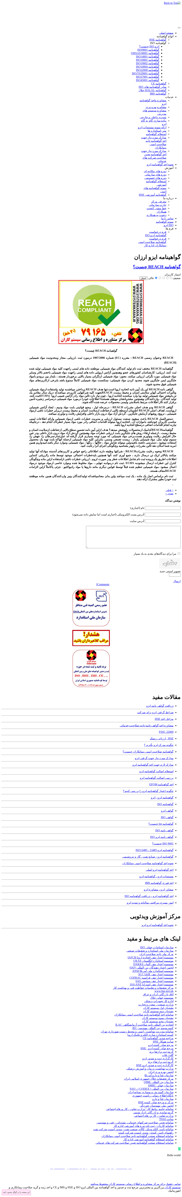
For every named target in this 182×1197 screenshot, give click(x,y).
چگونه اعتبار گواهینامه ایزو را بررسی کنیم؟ (148, 790)
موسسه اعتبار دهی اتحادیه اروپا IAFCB (150, 957)
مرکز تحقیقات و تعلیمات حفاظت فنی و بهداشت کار (143, 987)
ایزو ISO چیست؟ (149, 46)
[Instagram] (164, 1178)
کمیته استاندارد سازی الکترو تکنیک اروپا (150, 1034)
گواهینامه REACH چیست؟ (157, 266)
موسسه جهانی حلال (161, 997)
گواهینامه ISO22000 (147, 70)
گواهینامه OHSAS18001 (145, 53)
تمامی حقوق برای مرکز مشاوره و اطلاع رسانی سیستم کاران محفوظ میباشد (135, 1183)
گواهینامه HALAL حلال (152, 90)
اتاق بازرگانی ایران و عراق (158, 994)
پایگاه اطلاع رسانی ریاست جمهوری (152, 1095)
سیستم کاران (172, 1187)
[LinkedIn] (157, 1178)
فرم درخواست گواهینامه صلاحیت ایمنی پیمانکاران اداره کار (152, 242)
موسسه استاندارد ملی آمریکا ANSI (152, 970)
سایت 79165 (166, 1119)
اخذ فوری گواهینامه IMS (159, 882)
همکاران (161, 211)
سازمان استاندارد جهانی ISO (156, 947)
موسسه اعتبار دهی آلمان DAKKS (153, 964)
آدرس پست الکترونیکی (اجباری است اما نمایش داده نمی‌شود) (108, 514)
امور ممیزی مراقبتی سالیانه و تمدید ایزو (150, 902)
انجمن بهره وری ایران (160, 1071)
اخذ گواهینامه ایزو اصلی (159, 869)
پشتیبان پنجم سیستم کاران (157, 1021)
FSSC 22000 (166, 731)
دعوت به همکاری (156, 215)
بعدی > (169, 493)
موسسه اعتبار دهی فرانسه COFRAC (151, 977)
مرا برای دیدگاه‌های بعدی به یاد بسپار (155, 553)
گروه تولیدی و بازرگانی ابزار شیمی (153, 1112)
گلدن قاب (167, 1055)
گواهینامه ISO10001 (147, 59)
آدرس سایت (137, 521)
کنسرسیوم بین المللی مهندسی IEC (152, 1028)
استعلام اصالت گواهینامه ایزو (156, 771)
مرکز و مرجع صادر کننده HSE (155, 1102)
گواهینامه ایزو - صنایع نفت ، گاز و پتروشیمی (147, 856)
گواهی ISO (167, 817)
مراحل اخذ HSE (164, 718)
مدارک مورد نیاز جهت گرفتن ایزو (154, 758)
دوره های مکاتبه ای (155, 171)
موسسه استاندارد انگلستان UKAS (153, 960)
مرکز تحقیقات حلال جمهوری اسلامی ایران (148, 1078)
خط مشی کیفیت (156, 208)
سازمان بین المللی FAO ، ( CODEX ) (151, 1088)
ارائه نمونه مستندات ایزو (152, 127)
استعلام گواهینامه (156, 134)
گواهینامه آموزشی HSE (152, 194)
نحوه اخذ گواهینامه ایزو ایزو (157, 925)
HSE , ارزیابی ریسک (161, 738)
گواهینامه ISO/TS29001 (145, 73)
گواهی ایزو (167, 810)
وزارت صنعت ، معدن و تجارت (155, 1004)
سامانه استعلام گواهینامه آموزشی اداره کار (148, 1139)
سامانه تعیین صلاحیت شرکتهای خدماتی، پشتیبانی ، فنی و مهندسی (135, 1122)
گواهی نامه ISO (164, 830)
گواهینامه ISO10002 (147, 63)
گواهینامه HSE (157, 39)
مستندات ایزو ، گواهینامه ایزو (156, 876)
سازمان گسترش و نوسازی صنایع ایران (150, 1092)
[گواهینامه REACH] (101, 343)
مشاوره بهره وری (156, 107)
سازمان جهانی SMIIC (160, 1085)
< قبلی (169, 490)
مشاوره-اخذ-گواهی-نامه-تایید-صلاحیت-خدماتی (146, 725)
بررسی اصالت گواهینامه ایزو (156, 777)
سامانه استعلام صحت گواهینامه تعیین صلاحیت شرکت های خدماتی (134, 1142)
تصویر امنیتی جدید (170, 571)
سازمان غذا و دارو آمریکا (158, 1075)
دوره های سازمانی (155, 174)
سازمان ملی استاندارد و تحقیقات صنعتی (149, 950)
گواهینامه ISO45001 (147, 80)
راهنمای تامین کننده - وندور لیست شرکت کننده (145, 1132)
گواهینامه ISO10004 (147, 66)
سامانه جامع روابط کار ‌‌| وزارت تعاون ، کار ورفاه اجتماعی (139, 1109)
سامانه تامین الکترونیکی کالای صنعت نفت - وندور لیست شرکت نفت (133, 1129)
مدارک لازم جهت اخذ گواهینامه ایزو (152, 764)
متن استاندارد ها (157, 130)
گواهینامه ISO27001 (147, 76)
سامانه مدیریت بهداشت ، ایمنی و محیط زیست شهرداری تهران (137, 1031)
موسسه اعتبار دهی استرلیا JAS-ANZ (151, 984)
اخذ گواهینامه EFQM (161, 784)
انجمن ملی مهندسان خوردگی (156, 1105)
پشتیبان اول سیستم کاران (158, 1007)
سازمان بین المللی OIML (158, 1082)
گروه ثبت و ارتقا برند (161, 1051)
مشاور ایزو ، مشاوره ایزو (158, 889)
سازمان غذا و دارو (162, 1098)
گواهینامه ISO (158, 43)
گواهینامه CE (158, 83)
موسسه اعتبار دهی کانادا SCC (155, 974)
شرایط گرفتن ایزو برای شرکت (155, 712)
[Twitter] (171, 1178)
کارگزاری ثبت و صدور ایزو (157, 1058)
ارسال (177, 581)
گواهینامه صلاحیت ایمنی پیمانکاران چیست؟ (148, 751)
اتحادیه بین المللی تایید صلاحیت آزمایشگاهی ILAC (144, 1024)
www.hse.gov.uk (163, 991)
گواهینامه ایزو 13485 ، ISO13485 (154, 850)
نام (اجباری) (137, 507)
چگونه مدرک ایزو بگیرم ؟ (158, 745)
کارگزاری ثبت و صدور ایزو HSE (154, 1065)
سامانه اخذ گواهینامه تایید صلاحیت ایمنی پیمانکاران (143, 1014)
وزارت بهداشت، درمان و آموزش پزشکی (149, 1068)
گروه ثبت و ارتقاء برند (160, 1061)
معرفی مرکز (158, 201)
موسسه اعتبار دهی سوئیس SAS (154, 981)
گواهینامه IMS (158, 93)
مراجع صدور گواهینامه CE (158, 1038)
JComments (102, 584)
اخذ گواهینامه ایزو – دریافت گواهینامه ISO (149, 896)
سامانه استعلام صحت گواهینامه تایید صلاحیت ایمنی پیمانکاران (137, 1136)
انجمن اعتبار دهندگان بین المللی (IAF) (151, 967)
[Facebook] (177, 1178)
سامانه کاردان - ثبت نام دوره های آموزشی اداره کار (143, 1125)
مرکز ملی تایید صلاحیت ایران (156, 954)
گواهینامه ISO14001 (147, 56)
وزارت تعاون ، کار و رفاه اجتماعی (153, 1115)
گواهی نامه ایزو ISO (161, 836)
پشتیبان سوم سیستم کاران (157, 1018)
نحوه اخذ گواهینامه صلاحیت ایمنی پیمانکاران (147, 863)
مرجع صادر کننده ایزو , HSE (157, 1048)
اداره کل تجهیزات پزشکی (158, 1001)
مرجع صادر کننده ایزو (160, 1044)
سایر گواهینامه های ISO (152, 86)
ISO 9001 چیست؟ (162, 843)
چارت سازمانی (157, 204)
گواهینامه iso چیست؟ (160, 823)
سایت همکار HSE (163, 1041)
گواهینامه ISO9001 (148, 49)
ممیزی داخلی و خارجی (153, 117)
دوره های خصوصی (155, 177)
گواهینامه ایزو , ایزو (162, 797)
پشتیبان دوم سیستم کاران (158, 1011)
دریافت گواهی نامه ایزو (159, 705)
